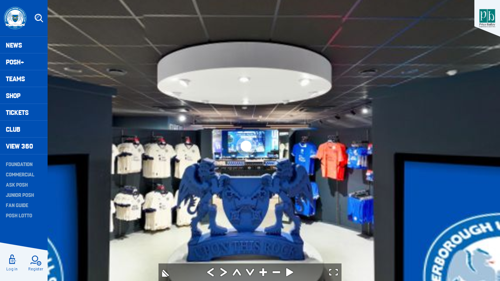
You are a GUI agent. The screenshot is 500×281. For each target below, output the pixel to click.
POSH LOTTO (19, 215)
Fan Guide (17, 205)
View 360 (19, 145)
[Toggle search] (39, 18)
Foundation (19, 164)
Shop (13, 95)
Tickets (17, 112)
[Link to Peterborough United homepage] (15, 18)
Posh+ (15, 61)
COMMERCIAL (20, 174)
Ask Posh (17, 184)
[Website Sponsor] (487, 18)
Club (13, 129)
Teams (15, 78)
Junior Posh (20, 194)
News (14, 44)
